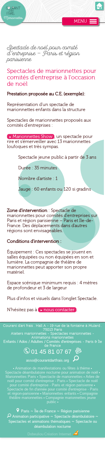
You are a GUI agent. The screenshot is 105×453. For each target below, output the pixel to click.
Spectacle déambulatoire (74, 416)
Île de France (45, 411)
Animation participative (30, 416)
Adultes (37, 341)
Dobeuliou (35, 434)
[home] (99, 8)
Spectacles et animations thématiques (39, 421)
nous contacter (59, 309)
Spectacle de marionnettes (61, 377)
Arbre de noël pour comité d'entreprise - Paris (53, 379)
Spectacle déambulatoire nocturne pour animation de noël (51, 372)
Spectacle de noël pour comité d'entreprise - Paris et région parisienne (54, 383)
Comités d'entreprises (63, 341)
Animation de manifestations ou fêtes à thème (52, 368)
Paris (25, 411)
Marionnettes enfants (59, 393)
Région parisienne (75, 411)
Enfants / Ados (15, 341)
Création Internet (58, 434)
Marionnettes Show (32, 136)
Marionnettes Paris (21, 377)
